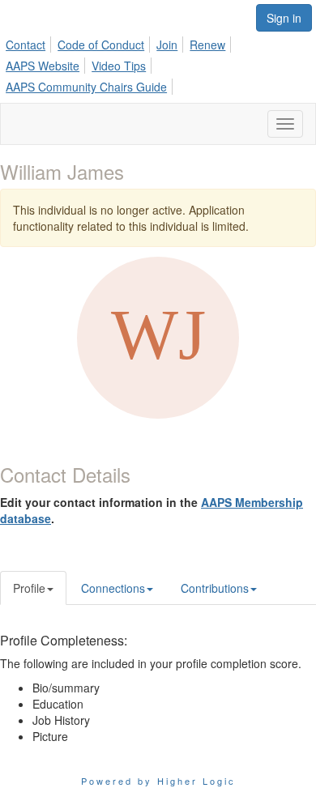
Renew (207, 44)
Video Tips (119, 66)
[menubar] (158, 63)
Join (166, 44)
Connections (113, 588)
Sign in (284, 18)
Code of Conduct (101, 44)
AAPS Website (42, 66)
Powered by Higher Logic (158, 780)
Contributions (215, 588)
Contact (25, 44)
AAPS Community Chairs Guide (86, 87)
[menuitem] (30, 42)
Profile (29, 588)
